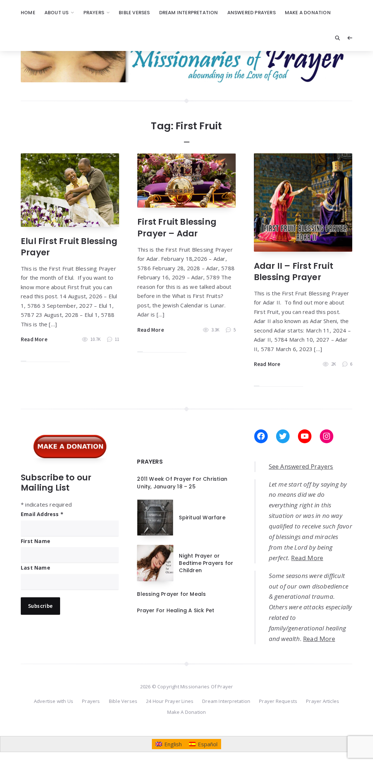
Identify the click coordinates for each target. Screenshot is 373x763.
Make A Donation (308, 12)
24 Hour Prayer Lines (169, 701)
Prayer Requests (278, 701)
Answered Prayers (251, 12)
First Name (35, 541)
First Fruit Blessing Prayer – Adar (176, 227)
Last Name (35, 567)
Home (28, 12)
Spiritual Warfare (202, 517)
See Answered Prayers (301, 466)
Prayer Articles (322, 701)
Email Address (42, 514)
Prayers (93, 12)
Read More (34, 339)
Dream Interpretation (188, 12)
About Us (56, 12)
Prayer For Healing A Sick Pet (175, 610)
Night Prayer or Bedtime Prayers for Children (206, 563)
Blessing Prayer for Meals (171, 594)
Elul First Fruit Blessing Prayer (69, 246)
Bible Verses (134, 12)
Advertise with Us (53, 701)
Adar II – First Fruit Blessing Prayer (293, 271)
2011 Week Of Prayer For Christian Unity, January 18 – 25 (182, 482)
